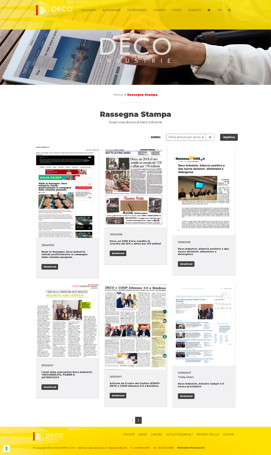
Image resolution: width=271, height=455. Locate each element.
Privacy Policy (208, 434)
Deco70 (129, 434)
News (142, 434)
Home (118, 94)
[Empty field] (210, 137)
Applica (229, 137)
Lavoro (156, 434)
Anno (156, 137)
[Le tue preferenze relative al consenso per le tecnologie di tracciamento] (6, 448)
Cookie (228, 434)
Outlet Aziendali (179, 434)
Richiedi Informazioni (191, 447)
